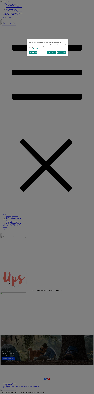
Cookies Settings (33, 52)
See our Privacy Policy (34, 48)
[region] (47, 47)
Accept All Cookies (61, 52)
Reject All (51, 52)
